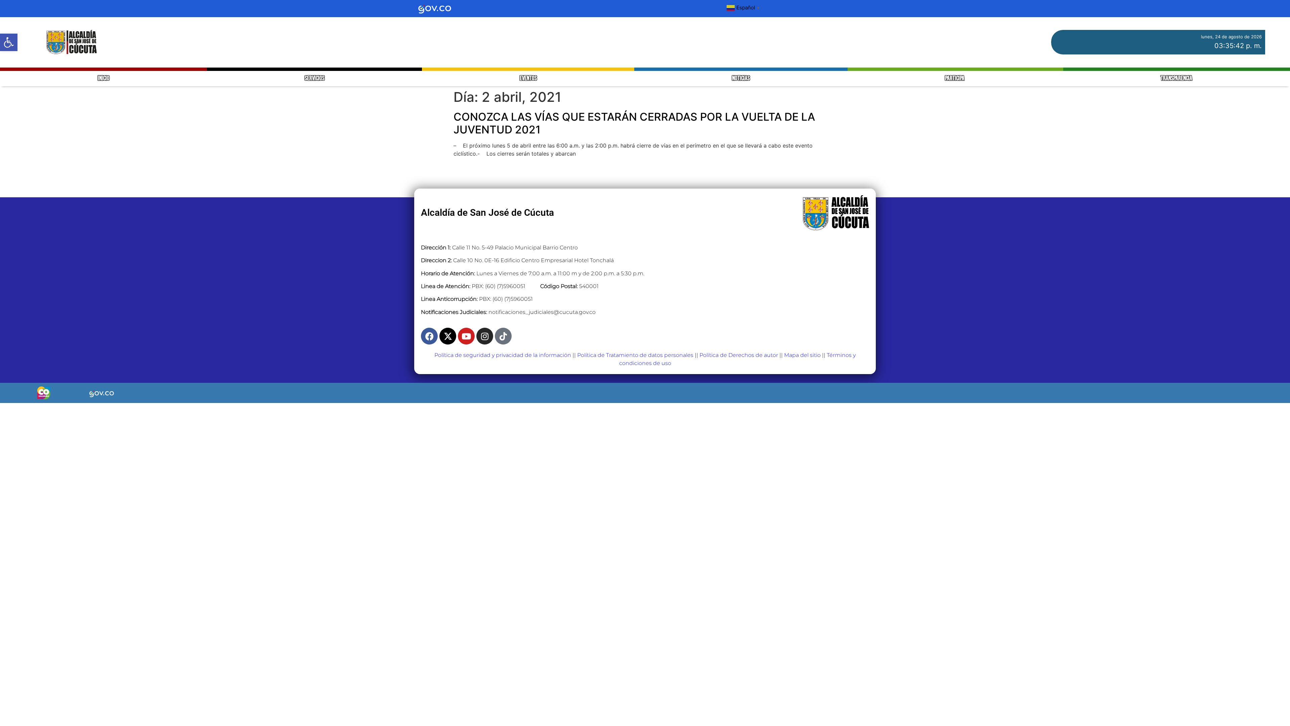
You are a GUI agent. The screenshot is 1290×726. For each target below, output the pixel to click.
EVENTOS (528, 78)
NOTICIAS (741, 78)
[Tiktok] (503, 336)
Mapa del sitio (802, 355)
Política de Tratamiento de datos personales (635, 355)
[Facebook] (429, 336)
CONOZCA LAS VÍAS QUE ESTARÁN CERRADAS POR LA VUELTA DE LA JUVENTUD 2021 (634, 123)
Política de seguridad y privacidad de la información (502, 355)
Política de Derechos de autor (738, 355)
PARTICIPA (955, 78)
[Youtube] (466, 336)
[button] (8, 42)
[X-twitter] (447, 336)
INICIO (104, 78)
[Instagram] (484, 336)
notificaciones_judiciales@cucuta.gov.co (542, 312)
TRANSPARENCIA (1176, 78)
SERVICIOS (315, 78)
